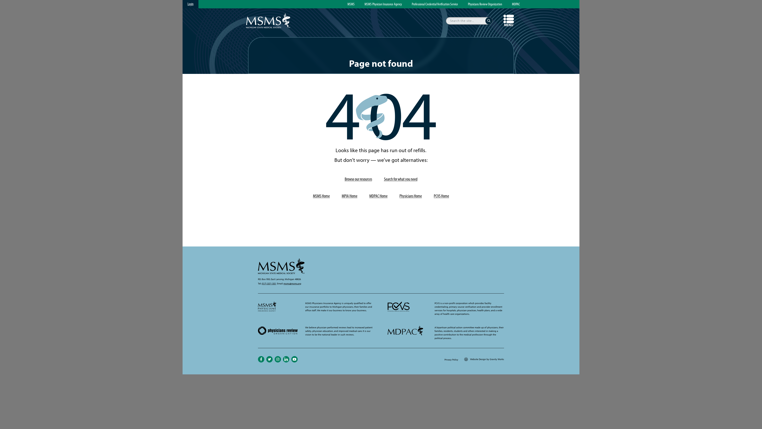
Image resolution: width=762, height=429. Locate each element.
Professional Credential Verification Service (435, 4)
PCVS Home (441, 196)
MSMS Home (321, 196)
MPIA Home (349, 196)
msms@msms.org (292, 283)
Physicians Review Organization (485, 4)
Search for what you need (401, 179)
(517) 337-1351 (269, 283)
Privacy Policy (451, 359)
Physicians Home (410, 196)
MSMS (351, 4)
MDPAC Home (378, 196)
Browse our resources (358, 179)
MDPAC (516, 4)
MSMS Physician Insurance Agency (383, 4)
